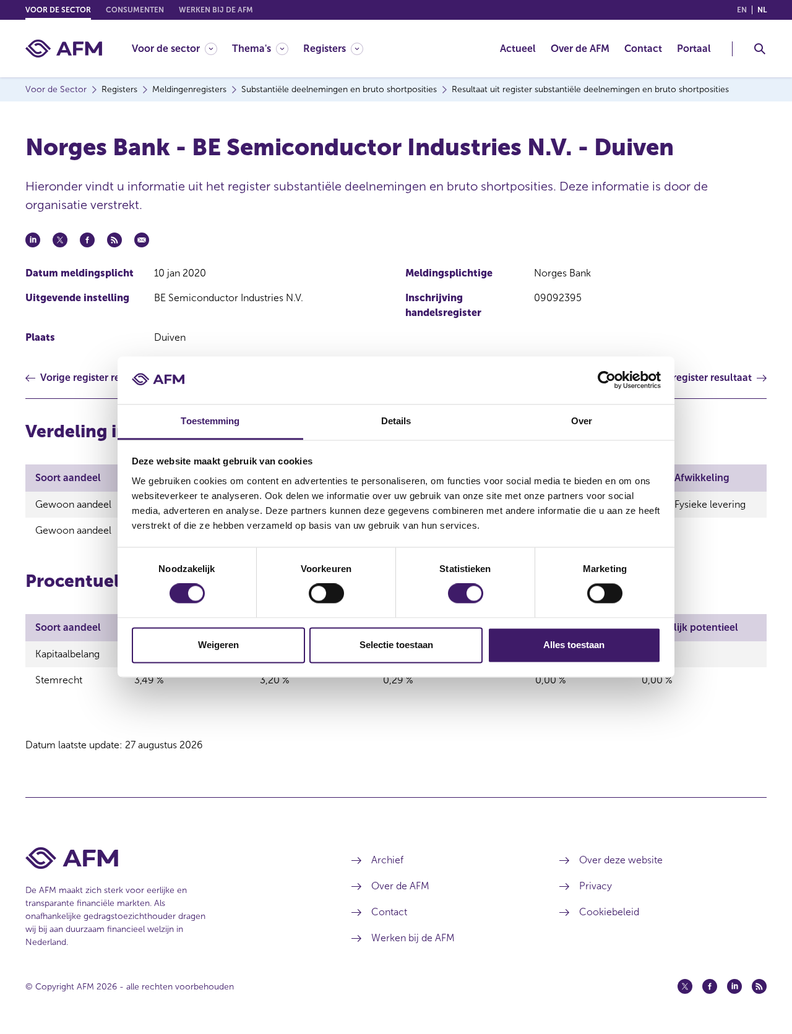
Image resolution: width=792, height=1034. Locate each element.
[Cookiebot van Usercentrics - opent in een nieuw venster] (607, 380)
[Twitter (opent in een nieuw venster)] (685, 986)
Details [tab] (396, 421)
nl (762, 10)
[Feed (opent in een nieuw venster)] (759, 986)
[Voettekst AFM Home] (169, 858)
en (742, 10)
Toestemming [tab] (210, 421)
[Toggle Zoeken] (759, 48)
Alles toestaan (574, 644)
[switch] (326, 594)
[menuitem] (182, 48)
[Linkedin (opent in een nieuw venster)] (734, 986)
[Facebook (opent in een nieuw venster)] (709, 986)
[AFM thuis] (63, 49)
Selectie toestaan (396, 644)
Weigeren (218, 644)
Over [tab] (581, 421)
